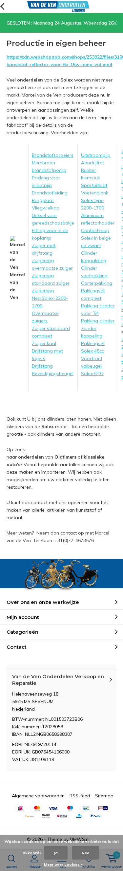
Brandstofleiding (50, 193)
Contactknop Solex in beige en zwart (96, 237)
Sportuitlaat (94, 185)
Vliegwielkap (45, 208)
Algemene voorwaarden (38, 796)
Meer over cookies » (63, 864)
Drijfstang (42, 366)
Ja (56, 852)
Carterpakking (96, 283)
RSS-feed (80, 796)
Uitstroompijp (96, 155)
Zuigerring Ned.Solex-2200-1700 (50, 298)
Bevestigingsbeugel (52, 373)
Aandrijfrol (92, 163)
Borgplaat (43, 200)
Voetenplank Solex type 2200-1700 (94, 200)
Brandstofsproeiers (52, 155)
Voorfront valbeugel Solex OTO (92, 365)
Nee (85, 852)
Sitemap (104, 796)
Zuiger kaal (44, 343)
